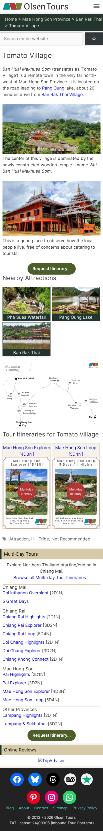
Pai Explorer (14, 682)
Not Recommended (71, 538)
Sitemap (60, 808)
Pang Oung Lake (75, 317)
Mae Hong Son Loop (23, 699)
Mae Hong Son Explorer (26, 691)
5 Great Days (15, 601)
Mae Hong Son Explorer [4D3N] (26, 451)
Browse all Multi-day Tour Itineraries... (52, 577)
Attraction (19, 538)
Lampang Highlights (22, 715)
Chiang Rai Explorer (22, 625)
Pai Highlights (16, 674)
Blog (10, 808)
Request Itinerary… (51, 268)
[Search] (94, 38)
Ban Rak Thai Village (62, 94)
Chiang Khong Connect (25, 659)
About (24, 808)
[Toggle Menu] (97, 6)
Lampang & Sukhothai (24, 723)
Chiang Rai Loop (18, 633)
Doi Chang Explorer (21, 650)
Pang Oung (53, 88)
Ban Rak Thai (26, 352)
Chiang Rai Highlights (23, 616)
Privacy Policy (84, 808)
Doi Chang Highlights (23, 642)
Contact (41, 808)
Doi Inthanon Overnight (25, 592)
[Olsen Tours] (35, 6)
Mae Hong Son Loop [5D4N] (75, 451)
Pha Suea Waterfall (26, 317)
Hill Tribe (40, 538)
